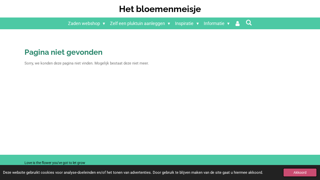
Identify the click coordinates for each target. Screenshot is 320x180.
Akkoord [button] (300, 172)
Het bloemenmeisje (160, 9)
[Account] (237, 23)
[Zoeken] (248, 23)
